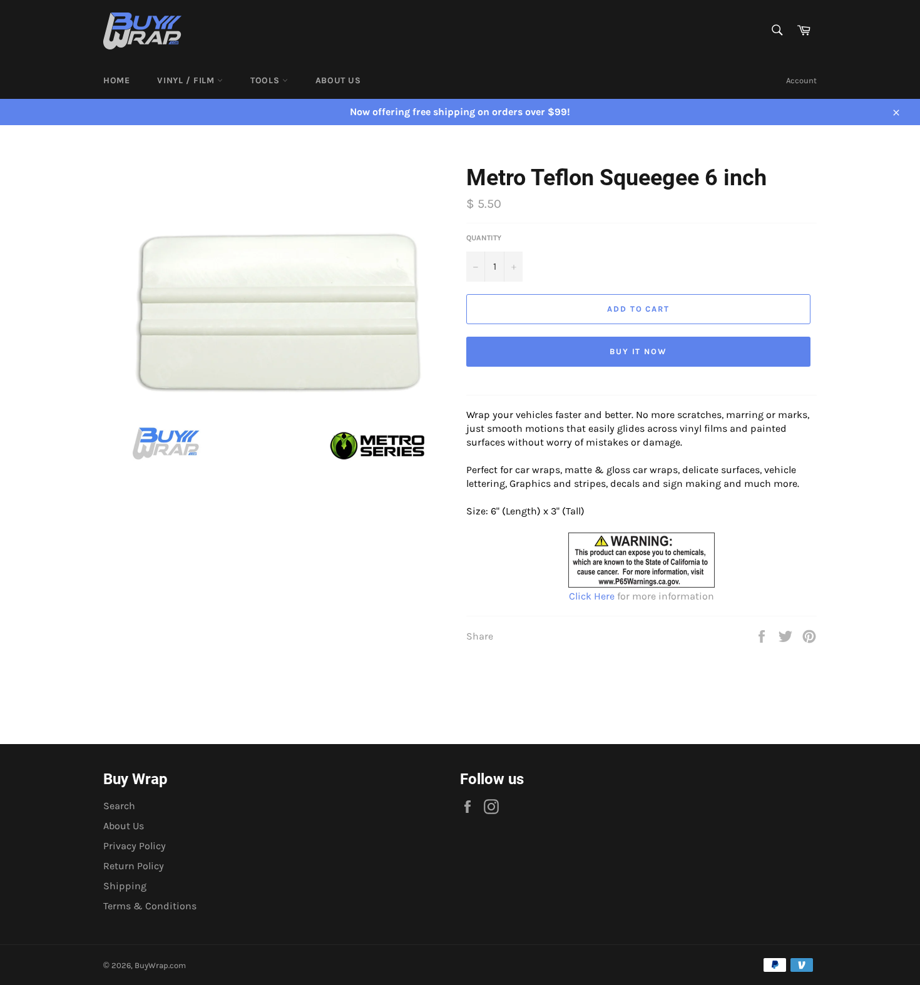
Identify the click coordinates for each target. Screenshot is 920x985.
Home (116, 80)
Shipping (124, 886)
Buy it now (639, 351)
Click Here (592, 596)
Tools (266, 80)
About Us (338, 80)
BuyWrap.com (160, 965)
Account (801, 80)
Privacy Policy (134, 846)
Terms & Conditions (150, 906)
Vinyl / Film (187, 80)
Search (119, 806)
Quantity (483, 237)
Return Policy (133, 866)
